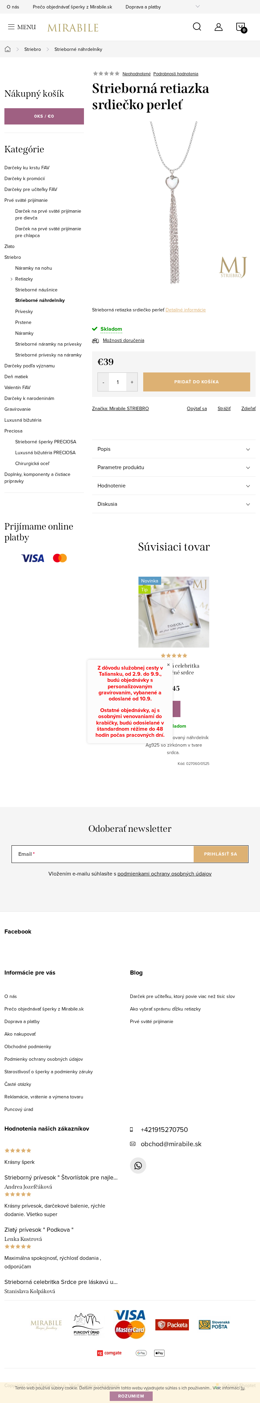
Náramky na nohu (33, 268)
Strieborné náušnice (36, 289)
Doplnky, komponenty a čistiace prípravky (37, 477)
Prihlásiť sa (220, 854)
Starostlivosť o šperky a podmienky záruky (48, 1071)
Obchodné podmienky (27, 1046)
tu (242, 1388)
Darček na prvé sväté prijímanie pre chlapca (48, 232)
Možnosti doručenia (123, 340)
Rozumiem (131, 1396)
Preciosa (13, 430)
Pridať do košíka (196, 382)
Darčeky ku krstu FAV (26, 167)
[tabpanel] (174, 671)
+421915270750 (164, 1129)
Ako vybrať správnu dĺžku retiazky (165, 1008)
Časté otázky (17, 1084)
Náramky (24, 333)
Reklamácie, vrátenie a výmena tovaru (43, 1096)
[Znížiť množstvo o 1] (103, 382)
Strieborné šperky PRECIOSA (45, 441)
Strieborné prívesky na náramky (48, 354)
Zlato (9, 246)
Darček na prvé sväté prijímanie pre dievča (48, 214)
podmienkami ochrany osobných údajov (164, 873)
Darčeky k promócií (24, 178)
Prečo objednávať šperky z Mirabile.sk (72, 6)
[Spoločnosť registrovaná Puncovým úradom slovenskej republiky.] (88, 1324)
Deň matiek (16, 376)
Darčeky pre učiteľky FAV (30, 189)
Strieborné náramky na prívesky (48, 344)
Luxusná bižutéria (22, 420)
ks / (44, 116)
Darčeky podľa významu (29, 365)
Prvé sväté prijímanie (26, 200)
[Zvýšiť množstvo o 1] (131, 382)
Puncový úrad (18, 1109)
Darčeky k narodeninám (29, 398)
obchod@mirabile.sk (171, 1144)
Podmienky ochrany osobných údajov (43, 1059)
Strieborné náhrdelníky (40, 300)
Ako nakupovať (20, 1034)
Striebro (12, 257)
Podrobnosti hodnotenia (175, 73)
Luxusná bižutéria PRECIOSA (45, 452)
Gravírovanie (17, 409)
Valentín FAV (17, 387)
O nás (13, 6)
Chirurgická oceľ (32, 463)
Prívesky (24, 311)
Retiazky (24, 278)
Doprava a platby (143, 6)
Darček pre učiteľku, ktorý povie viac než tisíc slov (182, 996)
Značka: (120, 408)
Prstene (23, 322)
